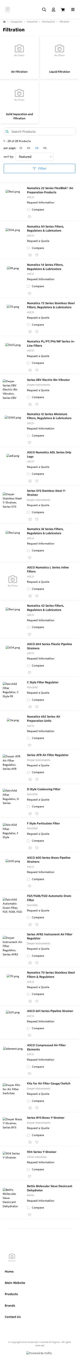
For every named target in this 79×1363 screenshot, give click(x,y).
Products (11, 1294)
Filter (41, 168)
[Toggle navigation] (73, 9)
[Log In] (53, 9)
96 (45, 148)
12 (20, 148)
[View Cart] (62, 9)
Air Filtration (19, 71)
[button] (29, 217)
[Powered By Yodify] (39, 1356)
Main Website (15, 1283)
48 (37, 148)
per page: (10, 148)
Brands (10, 1305)
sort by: (9, 156)
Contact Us (13, 1317)
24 (28, 148)
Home (9, 1271)
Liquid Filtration (59, 71)
